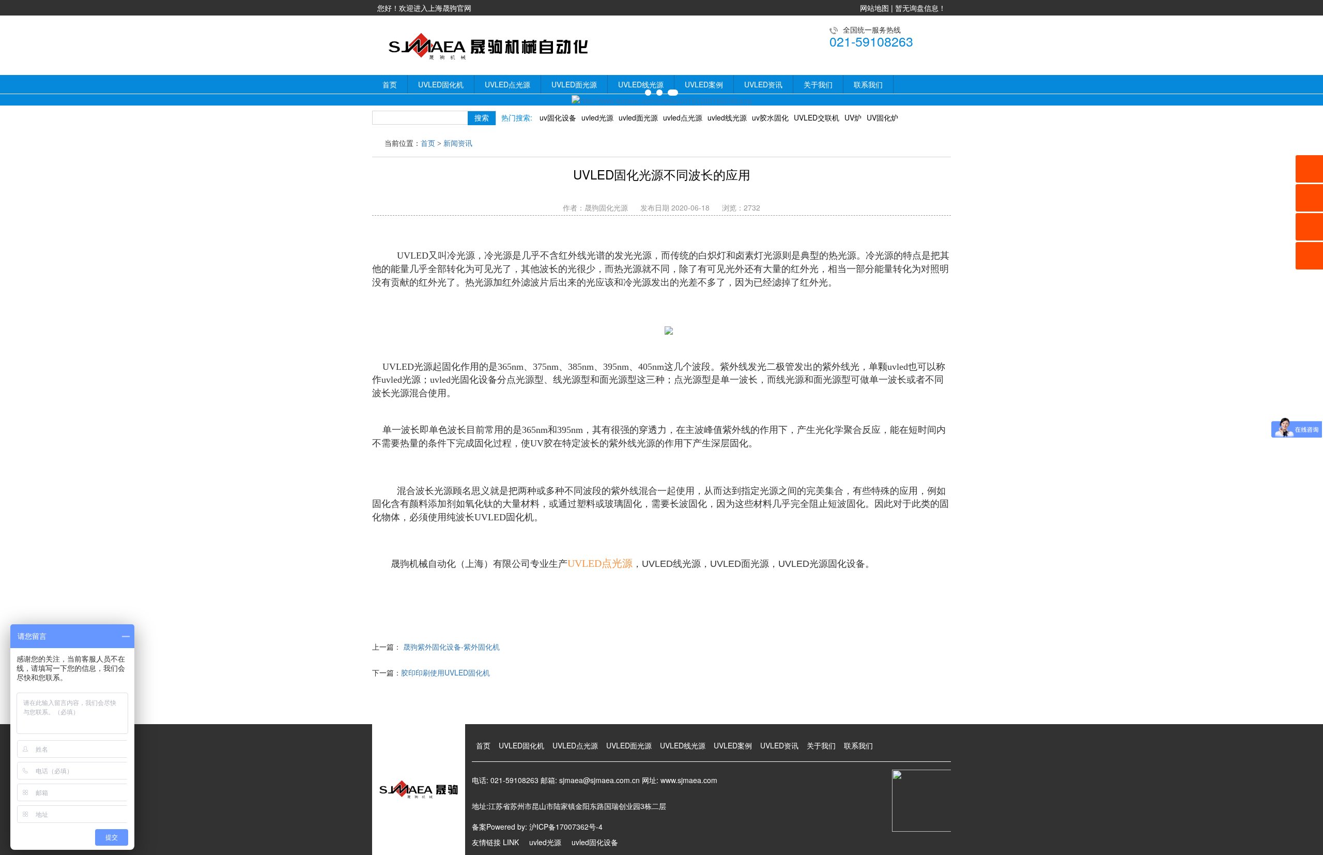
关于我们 (818, 84)
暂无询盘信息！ (920, 8)
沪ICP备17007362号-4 (566, 826)
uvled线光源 (727, 117)
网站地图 (874, 8)
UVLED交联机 (816, 117)
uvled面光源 (638, 117)
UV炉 (853, 117)
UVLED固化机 (441, 84)
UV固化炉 (882, 117)
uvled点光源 (682, 117)
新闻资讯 (457, 143)
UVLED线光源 (641, 84)
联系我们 (868, 84)
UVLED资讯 (763, 84)
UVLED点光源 (507, 84)
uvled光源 (597, 117)
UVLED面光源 (574, 84)
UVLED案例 (704, 84)
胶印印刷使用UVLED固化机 (445, 672)
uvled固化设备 (595, 842)
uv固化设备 (558, 117)
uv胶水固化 (770, 117)
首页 (389, 84)
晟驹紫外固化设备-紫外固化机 (451, 646)
